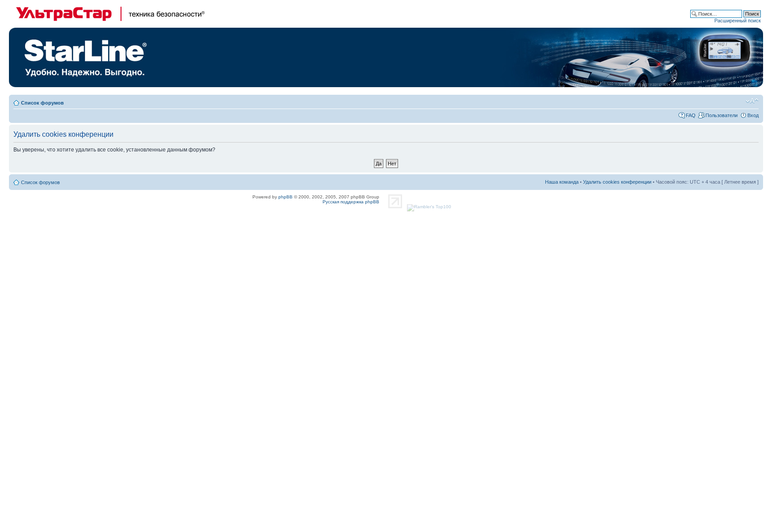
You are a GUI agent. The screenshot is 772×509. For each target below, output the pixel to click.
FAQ (691, 115)
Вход (753, 115)
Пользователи (721, 115)
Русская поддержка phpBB (351, 201)
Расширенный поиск (737, 20)
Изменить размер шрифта (752, 101)
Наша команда (562, 182)
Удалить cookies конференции (617, 182)
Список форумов (42, 102)
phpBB (285, 196)
